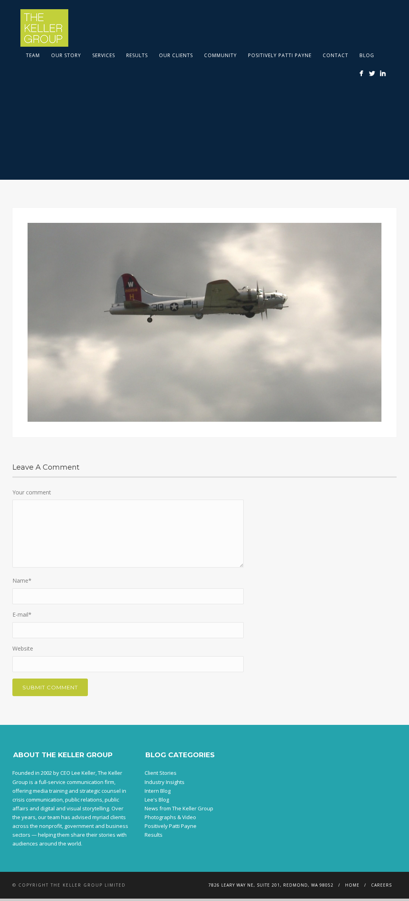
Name (22, 580)
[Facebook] (361, 73)
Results (137, 55)
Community (220, 55)
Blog (366, 55)
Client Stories (161, 772)
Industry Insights (165, 782)
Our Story (66, 55)
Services (103, 55)
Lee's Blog (157, 799)
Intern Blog (158, 790)
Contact (335, 55)
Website (22, 648)
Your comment (31, 492)
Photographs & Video (170, 817)
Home (352, 885)
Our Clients (176, 55)
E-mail (22, 614)
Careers (381, 885)
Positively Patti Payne (280, 55)
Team (33, 55)
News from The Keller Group (179, 808)
